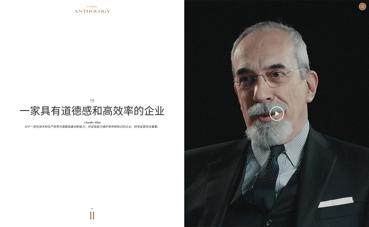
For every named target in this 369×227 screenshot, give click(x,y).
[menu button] (362, 6)
